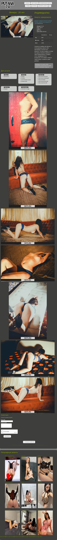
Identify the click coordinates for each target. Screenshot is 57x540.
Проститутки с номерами (28, 536)
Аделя (22, 482)
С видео (28, 5)
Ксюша (39, 456)
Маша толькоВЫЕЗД (9, 456)
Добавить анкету (42, 5)
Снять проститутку (10, 536)
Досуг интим (2, 536)
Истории (34, 5)
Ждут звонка (35, 3)
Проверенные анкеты (45, 3)
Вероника (40, 482)
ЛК (49, 5)
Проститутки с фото (38, 536)
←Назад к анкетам (29, 442)
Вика (39, 509)
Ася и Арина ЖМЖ (25, 509)
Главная (27, 3)
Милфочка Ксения (8, 482)
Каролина (23, 456)
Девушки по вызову (18, 536)
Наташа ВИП (7, 509)
